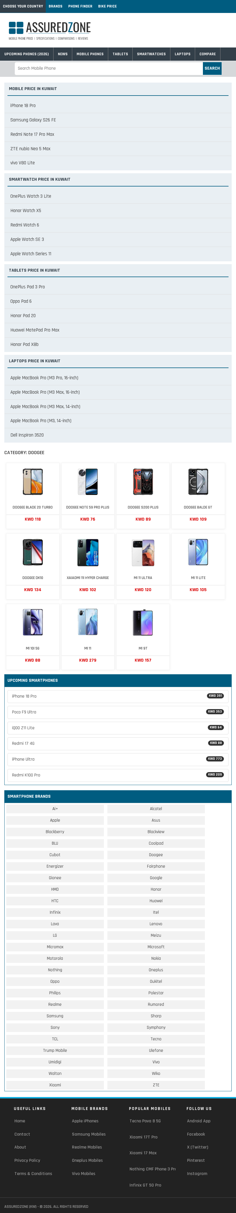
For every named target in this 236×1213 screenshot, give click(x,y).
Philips (55, 993)
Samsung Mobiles (89, 1134)
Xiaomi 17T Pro (143, 1137)
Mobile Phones (90, 54)
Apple (55, 820)
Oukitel (156, 981)
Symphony (156, 1027)
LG (55, 935)
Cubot (55, 855)
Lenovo (156, 924)
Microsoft (156, 947)
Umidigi (55, 1062)
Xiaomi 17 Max (143, 1153)
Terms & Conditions (33, 1174)
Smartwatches (151, 54)
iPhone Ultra (117, 759)
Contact (22, 1134)
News (63, 54)
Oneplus (156, 970)
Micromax (55, 947)
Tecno (156, 1039)
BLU (55, 843)
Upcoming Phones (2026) (26, 54)
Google (156, 878)
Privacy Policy (27, 1160)
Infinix (55, 912)
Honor (156, 889)
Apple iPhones (85, 1121)
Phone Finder (80, 6)
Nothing (55, 970)
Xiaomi (55, 1085)
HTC (55, 901)
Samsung (55, 1016)
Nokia (156, 958)
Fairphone (156, 866)
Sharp (156, 1016)
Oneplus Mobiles (87, 1160)
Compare (207, 54)
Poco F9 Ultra (117, 712)
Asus (156, 820)
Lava (55, 924)
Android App (198, 1121)
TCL (55, 1039)
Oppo (55, 981)
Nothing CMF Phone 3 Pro (153, 1169)
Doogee (156, 855)
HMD (55, 889)
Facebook (196, 1134)
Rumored (156, 1004)
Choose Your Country (23, 6)
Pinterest (196, 1160)
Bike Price (107, 6)
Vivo (156, 1062)
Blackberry (55, 832)
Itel (156, 912)
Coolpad (156, 843)
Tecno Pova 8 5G (145, 1121)
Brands (55, 6)
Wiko (156, 1073)
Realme (55, 1004)
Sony (55, 1027)
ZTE (156, 1085)
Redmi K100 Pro (117, 775)
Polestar (156, 993)
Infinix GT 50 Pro (145, 1185)
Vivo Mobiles (83, 1174)
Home (19, 1121)
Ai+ (55, 809)
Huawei (156, 901)
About (20, 1147)
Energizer (55, 866)
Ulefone (156, 1050)
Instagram (197, 1174)
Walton (55, 1073)
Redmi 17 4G (117, 743)
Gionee (55, 878)
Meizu (156, 935)
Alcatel (156, 809)
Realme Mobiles (87, 1147)
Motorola (55, 958)
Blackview (156, 832)
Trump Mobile (55, 1050)
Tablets (120, 54)
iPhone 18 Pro (117, 696)
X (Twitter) (197, 1147)
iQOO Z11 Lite (117, 728)
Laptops (183, 54)
